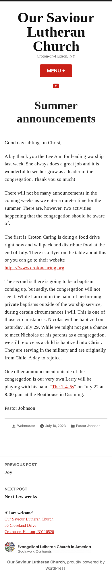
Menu (59, 71)
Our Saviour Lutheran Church (56, 32)
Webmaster (26, 426)
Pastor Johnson (88, 426)
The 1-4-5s (63, 386)
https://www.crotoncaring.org (34, 267)
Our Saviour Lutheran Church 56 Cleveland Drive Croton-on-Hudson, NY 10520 (29, 525)
